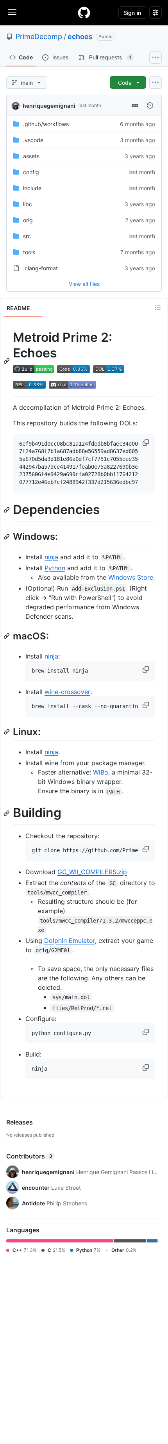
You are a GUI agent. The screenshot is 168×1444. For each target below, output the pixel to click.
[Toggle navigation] (12, 12)
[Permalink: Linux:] (7, 731)
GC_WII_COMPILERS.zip (92, 872)
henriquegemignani (49, 105)
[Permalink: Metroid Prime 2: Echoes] (7, 360)
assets (31, 156)
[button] (146, 442)
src (27, 236)
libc (27, 204)
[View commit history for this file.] (150, 105)
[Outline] (157, 308)
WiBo (100, 772)
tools (29, 252)
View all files (84, 283)
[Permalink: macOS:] (7, 635)
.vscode (33, 140)
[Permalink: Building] (7, 813)
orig (28, 220)
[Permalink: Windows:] (7, 536)
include (32, 188)
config (31, 172)
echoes (80, 36)
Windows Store (130, 577)
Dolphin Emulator (69, 940)
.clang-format (40, 268)
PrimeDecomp (39, 36)
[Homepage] (84, 12)
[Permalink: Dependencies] (7, 509)
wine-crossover (67, 692)
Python (55, 568)
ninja (51, 557)
